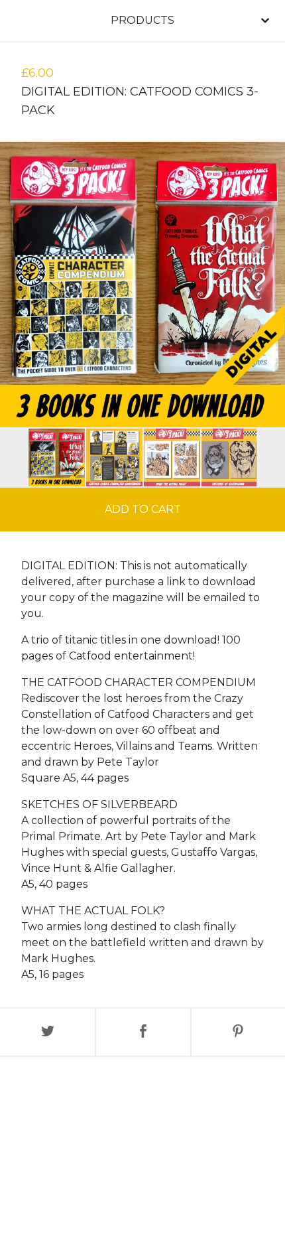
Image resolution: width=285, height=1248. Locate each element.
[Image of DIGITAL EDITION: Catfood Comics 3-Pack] (56, 457)
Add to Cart (143, 509)
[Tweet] (47, 1032)
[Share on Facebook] (143, 1032)
